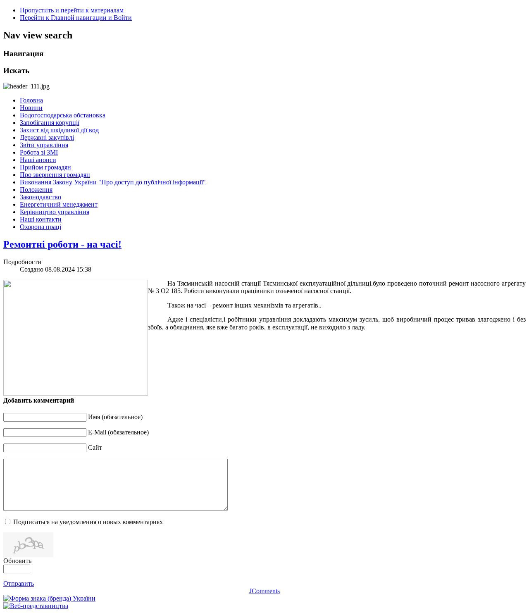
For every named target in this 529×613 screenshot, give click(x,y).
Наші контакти (41, 219)
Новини (31, 107)
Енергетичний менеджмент (59, 204)
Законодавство (40, 196)
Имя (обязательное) (115, 416)
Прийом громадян (45, 167)
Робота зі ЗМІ (39, 152)
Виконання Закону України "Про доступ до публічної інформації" (113, 182)
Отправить (18, 583)
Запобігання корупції (49, 122)
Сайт (95, 447)
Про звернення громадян (55, 174)
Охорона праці (40, 226)
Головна (31, 100)
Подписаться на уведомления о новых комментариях (88, 521)
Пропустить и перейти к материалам (72, 10)
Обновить (17, 560)
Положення (36, 189)
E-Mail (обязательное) (118, 432)
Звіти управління (44, 144)
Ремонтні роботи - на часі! (62, 244)
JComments (264, 590)
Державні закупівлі (47, 137)
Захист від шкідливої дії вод (59, 130)
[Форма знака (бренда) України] (49, 598)
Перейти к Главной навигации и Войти (76, 17)
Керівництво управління (54, 211)
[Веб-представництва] (35, 605)
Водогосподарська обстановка (62, 115)
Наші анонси (38, 159)
